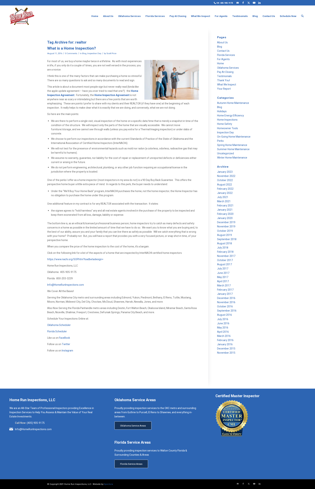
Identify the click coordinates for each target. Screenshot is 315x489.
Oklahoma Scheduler (59, 325)
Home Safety (224, 124)
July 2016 (222, 319)
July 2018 (222, 248)
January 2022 (225, 193)
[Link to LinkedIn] (259, 2)
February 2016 (225, 340)
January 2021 (225, 210)
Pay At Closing (225, 72)
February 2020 (225, 214)
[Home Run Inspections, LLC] (22, 16)
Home (220, 63)
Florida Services (226, 55)
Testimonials (224, 76)
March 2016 (224, 336)
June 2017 (223, 273)
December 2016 (226, 298)
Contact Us (223, 51)
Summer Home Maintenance (233, 149)
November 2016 (226, 302)
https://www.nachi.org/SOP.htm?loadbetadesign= (75, 259)
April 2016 (223, 332)
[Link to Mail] (237, 2)
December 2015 (226, 349)
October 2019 (225, 231)
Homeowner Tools (227, 128)
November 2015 (226, 353)
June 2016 (223, 323)
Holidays (222, 111)
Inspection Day (94, 53)
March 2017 (224, 285)
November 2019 (226, 226)
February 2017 (225, 290)
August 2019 (224, 235)
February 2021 (225, 206)
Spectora (108, 484)
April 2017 (223, 281)
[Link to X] (248, 2)
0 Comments (71, 53)
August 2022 (224, 185)
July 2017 (222, 269)
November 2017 (226, 256)
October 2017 (225, 260)
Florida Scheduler (57, 331)
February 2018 (225, 252)
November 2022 (226, 176)
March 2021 (224, 201)
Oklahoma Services (228, 68)
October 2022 (225, 180)
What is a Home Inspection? (71, 48)
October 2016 (225, 306)
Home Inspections (227, 120)
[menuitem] (222, 3)
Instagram (67, 351)
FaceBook (64, 338)
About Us (222, 42)
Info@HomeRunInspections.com (65, 285)
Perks (220, 141)
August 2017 (224, 264)
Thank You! (223, 80)
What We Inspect (226, 85)
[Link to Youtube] (254, 2)
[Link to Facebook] (243, 2)
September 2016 (226, 311)
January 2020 (225, 218)
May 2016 (222, 328)
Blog (84, 53)
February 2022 (225, 189)
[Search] (302, 16)
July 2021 (222, 197)
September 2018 (226, 239)
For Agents (223, 59)
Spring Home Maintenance (232, 145)
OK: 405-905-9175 (224, 3)
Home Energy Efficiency (230, 116)
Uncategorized (225, 153)
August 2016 (224, 315)
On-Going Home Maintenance (233, 137)
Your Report (224, 89)
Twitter (66, 344)
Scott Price (111, 53)
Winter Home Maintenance (232, 158)
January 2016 (225, 344)
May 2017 (222, 277)
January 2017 (225, 294)
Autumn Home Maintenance (233, 103)
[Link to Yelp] (265, 2)
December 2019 (226, 222)
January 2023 (225, 172)
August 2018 (224, 243)
